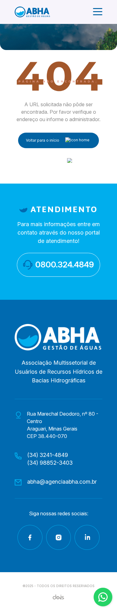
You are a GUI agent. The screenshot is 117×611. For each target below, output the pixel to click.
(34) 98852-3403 (50, 462)
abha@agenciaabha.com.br (62, 481)
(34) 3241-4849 (47, 455)
